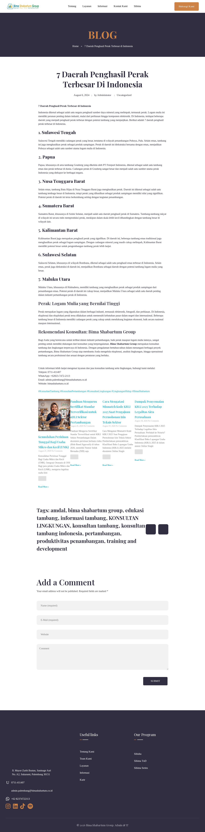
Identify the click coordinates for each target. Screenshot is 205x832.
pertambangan (102, 533)
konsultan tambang (95, 525)
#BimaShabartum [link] (141, 391)
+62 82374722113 (20, 798)
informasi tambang (83, 517)
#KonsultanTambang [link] (48, 391)
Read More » (43, 487)
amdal (58, 510)
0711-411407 (18, 782)
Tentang (72, 6)
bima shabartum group (95, 510)
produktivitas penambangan (70, 540)
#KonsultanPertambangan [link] (73, 391)
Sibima (137, 6)
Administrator (104, 95)
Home (75, 46)
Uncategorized (124, 95)
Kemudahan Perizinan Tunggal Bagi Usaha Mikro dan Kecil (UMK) (53, 442)
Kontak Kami (120, 6)
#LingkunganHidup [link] (121, 391)
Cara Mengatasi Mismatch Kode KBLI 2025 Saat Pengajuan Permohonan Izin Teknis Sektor (116, 412)
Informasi (102, 6)
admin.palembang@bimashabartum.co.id (32, 790)
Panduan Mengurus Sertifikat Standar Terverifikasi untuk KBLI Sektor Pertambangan (83, 412)
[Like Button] (42, 478)
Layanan (86, 6)
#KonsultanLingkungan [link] (99, 391)
